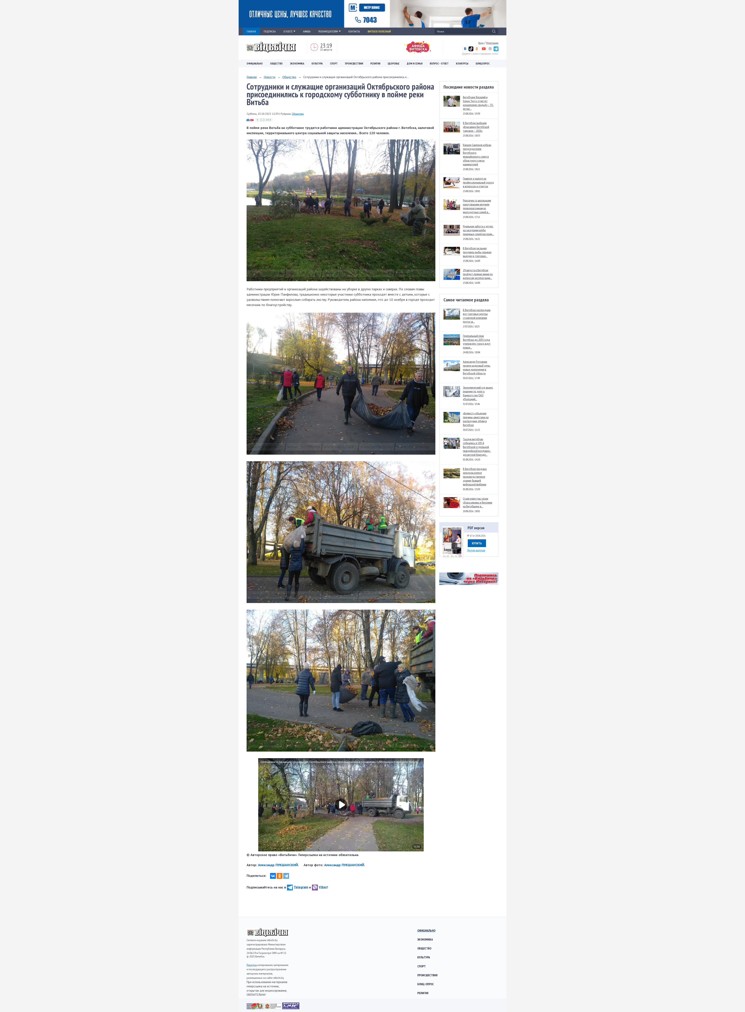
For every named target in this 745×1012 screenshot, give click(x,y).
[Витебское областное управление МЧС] (290, 1008)
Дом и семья (414, 63)
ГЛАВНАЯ (251, 31)
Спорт (334, 63)
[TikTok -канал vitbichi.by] (471, 50)
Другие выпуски (476, 550)
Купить (477, 543)
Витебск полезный (379, 31)
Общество (276, 63)
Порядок (252, 965)
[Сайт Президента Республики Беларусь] (255, 1008)
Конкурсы (462, 63)
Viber (323, 887)
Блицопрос (483, 63)
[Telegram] (286, 876)
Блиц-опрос (425, 984)
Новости (269, 77)
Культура (317, 63)
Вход (481, 43)
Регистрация (492, 43)
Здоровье (393, 63)
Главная (252, 77)
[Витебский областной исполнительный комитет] (273, 1008)
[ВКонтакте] (273, 876)
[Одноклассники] (279, 876)
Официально (255, 63)
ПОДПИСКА (270, 31)
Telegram (301, 887)
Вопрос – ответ (439, 63)
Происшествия (354, 63)
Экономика (297, 63)
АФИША (307, 31)
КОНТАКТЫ (354, 31)
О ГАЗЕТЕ (288, 31)
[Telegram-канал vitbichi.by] (496, 50)
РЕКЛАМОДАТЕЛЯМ (328, 31)
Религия (375, 63)
